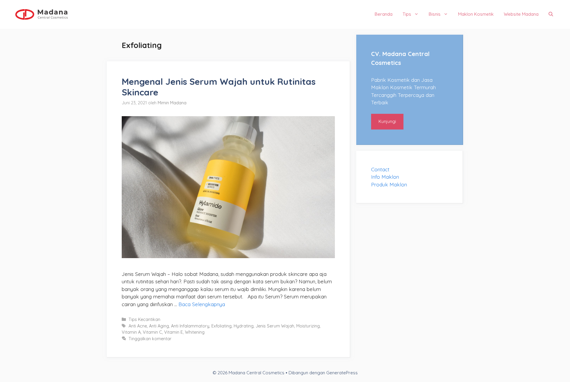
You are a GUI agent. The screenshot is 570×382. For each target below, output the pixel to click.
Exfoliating (221, 326)
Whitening (195, 332)
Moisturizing (308, 326)
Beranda (383, 14)
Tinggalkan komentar (150, 338)
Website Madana (521, 14)
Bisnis (435, 14)
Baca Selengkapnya (201, 304)
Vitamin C (152, 332)
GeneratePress (342, 372)
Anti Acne (138, 326)
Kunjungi (387, 121)
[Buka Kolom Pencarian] (551, 14)
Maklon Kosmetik (476, 14)
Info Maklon (385, 177)
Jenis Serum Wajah (275, 326)
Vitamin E (173, 332)
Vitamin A (131, 332)
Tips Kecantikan (144, 319)
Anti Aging (159, 326)
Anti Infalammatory (190, 326)
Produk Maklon (389, 184)
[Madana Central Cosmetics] (41, 14)
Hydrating (244, 326)
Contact (380, 169)
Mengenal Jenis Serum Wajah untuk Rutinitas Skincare (219, 87)
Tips (407, 14)
